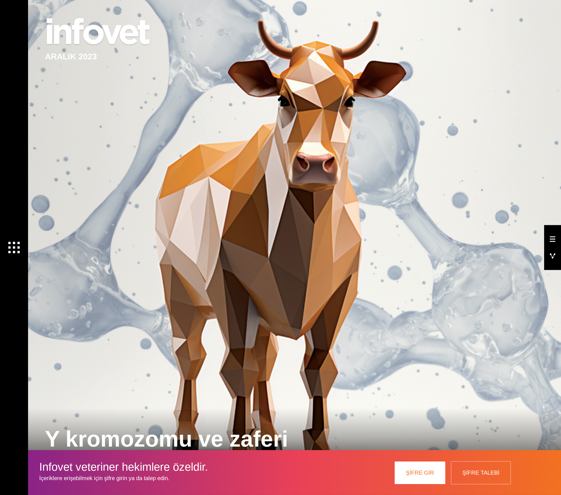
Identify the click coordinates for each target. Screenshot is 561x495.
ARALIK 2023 (71, 56)
